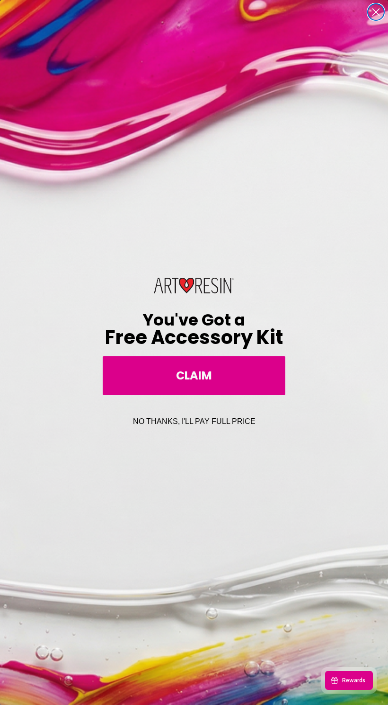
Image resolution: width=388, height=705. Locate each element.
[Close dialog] (376, 12)
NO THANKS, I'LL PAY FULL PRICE (194, 421)
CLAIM (194, 375)
